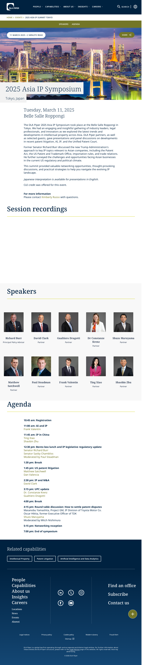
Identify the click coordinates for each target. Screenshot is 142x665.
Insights (83, 6)
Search (125, 6)
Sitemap (68, 639)
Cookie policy (69, 634)
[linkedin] (60, 592)
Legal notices (24, 634)
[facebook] (60, 603)
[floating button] (132, 614)
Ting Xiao (29, 438)
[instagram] (81, 592)
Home (9, 17)
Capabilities (52, 6)
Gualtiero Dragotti (34, 495)
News (15, 613)
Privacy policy (46, 634)
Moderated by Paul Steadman (41, 457)
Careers (96, 6)
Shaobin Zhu (31, 441)
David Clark (30, 483)
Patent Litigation (45, 558)
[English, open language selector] (135, 7)
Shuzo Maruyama (34, 517)
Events (18, 17)
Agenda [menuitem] (76, 24)
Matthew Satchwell (35, 471)
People (37, 6)
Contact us (118, 603)
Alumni (16, 621)
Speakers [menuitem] (63, 24)
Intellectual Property (20, 558)
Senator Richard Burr (36, 450)
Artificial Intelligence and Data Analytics (79, 558)
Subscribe (118, 594)
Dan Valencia (31, 474)
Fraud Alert (114, 634)
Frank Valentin (32, 429)
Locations (17, 609)
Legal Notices (74, 649)
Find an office (122, 585)
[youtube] (71, 603)
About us (68, 6)
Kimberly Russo (51, 197)
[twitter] (71, 592)
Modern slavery (92, 634)
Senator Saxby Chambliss (38, 453)
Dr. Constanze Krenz (35, 492)
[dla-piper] (14, 6)
